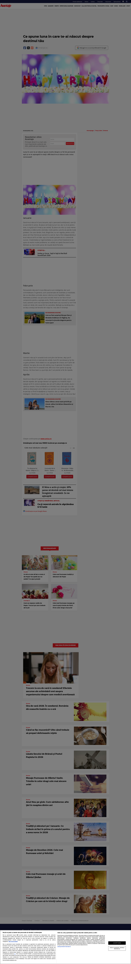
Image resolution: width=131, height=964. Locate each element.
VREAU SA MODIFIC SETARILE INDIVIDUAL (117, 948)
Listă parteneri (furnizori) (64, 946)
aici (15, 953)
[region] (65, 947)
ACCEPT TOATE (117, 943)
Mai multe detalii (13, 941)
